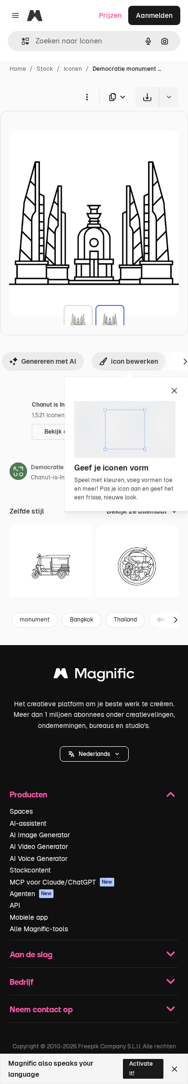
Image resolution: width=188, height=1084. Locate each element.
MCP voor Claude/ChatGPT (61, 882)
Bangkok (82, 619)
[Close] (174, 1069)
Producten (28, 794)
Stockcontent (30, 870)
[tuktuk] (51, 566)
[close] (174, 391)
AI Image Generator (40, 835)
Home (18, 69)
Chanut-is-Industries (59, 477)
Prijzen (110, 15)
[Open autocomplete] (21, 41)
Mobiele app (29, 917)
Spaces (21, 811)
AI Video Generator (39, 846)
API (15, 905)
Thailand (125, 619)
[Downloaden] (147, 97)
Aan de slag (31, 954)
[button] (94, 754)
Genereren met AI (48, 361)
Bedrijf (21, 982)
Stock (45, 69)
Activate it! (141, 1068)
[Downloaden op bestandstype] (118, 97)
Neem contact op (41, 1009)
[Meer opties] (86, 96)
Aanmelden (154, 15)
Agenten (31, 893)
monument (35, 619)
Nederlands (94, 754)
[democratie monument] (78, 319)
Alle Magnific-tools (39, 929)
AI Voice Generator (38, 858)
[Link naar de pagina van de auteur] (18, 473)
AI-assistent (28, 823)
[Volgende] (175, 620)
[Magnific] (94, 675)
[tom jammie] (137, 566)
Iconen (73, 69)
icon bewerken (134, 361)
